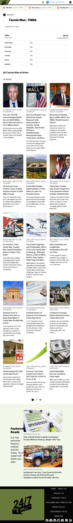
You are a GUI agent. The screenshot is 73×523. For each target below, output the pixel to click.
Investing (10, 15)
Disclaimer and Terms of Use (59, 502)
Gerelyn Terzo (28, 469)
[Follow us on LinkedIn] (55, 520)
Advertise (58, 516)
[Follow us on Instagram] (62, 520)
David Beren (27, 434)
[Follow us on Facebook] (47, 520)
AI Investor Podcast (57, 2)
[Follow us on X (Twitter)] (51, 520)
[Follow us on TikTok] (66, 520)
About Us (62, 489)
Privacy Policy (58, 507)
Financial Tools (59, 498)
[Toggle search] (43, 2)
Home (53, 489)
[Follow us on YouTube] (58, 520)
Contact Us (59, 493)
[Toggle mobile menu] (70, 2)
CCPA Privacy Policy (58, 512)
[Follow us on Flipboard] (70, 520)
